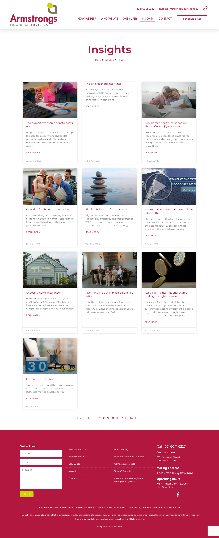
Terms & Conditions (124, 471)
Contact (165, 19)
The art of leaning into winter (103, 83)
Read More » (33, 152)
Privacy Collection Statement (129, 456)
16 (141, 418)
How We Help (87, 19)
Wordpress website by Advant (109, 526)
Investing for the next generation (47, 209)
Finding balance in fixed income (106, 209)
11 (117, 418)
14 (131, 418)
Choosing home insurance (43, 292)
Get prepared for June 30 (42, 379)
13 (126, 418)
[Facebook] (205, 8)
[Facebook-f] (178, 494)
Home (97, 59)
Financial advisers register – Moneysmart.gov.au (128, 480)
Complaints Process (124, 464)
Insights (148, 19)
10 (112, 418)
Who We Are (109, 19)
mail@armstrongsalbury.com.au (178, 8)
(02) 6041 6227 (145, 8)
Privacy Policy (121, 449)
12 (121, 418)
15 (136, 418)
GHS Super (130, 19)
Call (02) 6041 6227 (171, 446)
